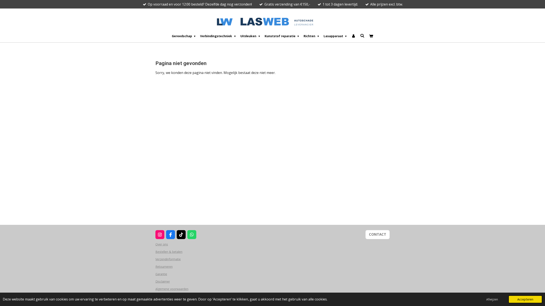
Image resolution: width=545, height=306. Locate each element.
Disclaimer (162, 281)
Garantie (161, 274)
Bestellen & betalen (168, 252)
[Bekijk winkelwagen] (371, 36)
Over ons (161, 244)
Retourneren (164, 267)
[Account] (353, 36)
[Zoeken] (362, 36)
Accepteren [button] (525, 299)
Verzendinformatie (168, 259)
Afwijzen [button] (492, 299)
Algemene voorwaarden (171, 289)
